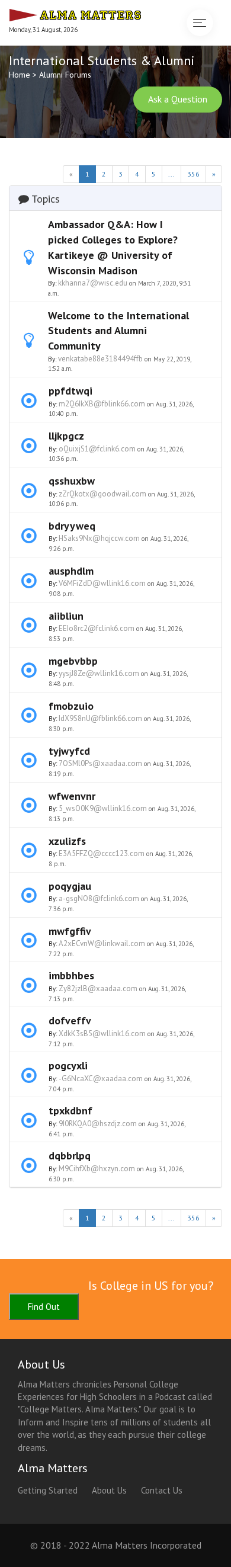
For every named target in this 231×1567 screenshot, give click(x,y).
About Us (109, 1490)
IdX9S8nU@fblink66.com (100, 718)
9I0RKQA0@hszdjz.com (98, 1124)
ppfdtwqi (70, 391)
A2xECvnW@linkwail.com (102, 943)
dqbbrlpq (70, 1155)
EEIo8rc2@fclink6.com (96, 628)
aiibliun (66, 616)
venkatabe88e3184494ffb (100, 359)
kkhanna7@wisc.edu (92, 283)
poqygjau (70, 886)
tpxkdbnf (70, 1110)
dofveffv (70, 1020)
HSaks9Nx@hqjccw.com (99, 538)
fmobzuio (71, 706)
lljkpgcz (66, 436)
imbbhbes (71, 975)
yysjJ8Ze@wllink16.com (99, 673)
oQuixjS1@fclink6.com (97, 449)
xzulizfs (67, 841)
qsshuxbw (72, 481)
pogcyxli (68, 1065)
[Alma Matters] (75, 14)
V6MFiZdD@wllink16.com (102, 583)
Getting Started (48, 1490)
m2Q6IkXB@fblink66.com (102, 404)
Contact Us (161, 1490)
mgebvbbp (73, 661)
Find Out (44, 1306)
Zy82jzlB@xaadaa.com (98, 988)
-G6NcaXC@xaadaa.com (101, 1078)
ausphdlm (71, 571)
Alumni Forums (65, 74)
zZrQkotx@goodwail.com (102, 494)
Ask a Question (177, 99)
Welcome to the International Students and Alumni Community (118, 331)
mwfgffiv (70, 931)
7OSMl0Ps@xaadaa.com (100, 763)
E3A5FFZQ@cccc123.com (102, 853)
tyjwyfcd (69, 751)
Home (19, 74)
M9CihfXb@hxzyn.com (97, 1169)
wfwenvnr (72, 796)
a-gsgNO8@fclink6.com (99, 898)
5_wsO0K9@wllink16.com (103, 808)
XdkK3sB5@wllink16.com (102, 1033)
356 (193, 173)
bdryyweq (72, 526)
